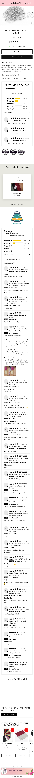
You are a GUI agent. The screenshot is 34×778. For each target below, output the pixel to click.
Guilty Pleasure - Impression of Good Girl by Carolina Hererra (16, 301)
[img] (15, 118)
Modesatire (17, 2)
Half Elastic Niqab (20, 446)
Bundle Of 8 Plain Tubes (22, 474)
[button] (14, 42)
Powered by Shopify (17, 776)
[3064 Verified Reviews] (17, 224)
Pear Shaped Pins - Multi (15, 770)
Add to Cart (8, 755)
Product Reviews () (12, 259)
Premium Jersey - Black (22, 269)
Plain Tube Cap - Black (21, 609)
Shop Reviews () (10, 263)
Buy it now (17, 57)
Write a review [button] (17, 93)
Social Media (17, 766)
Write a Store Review (17, 235)
